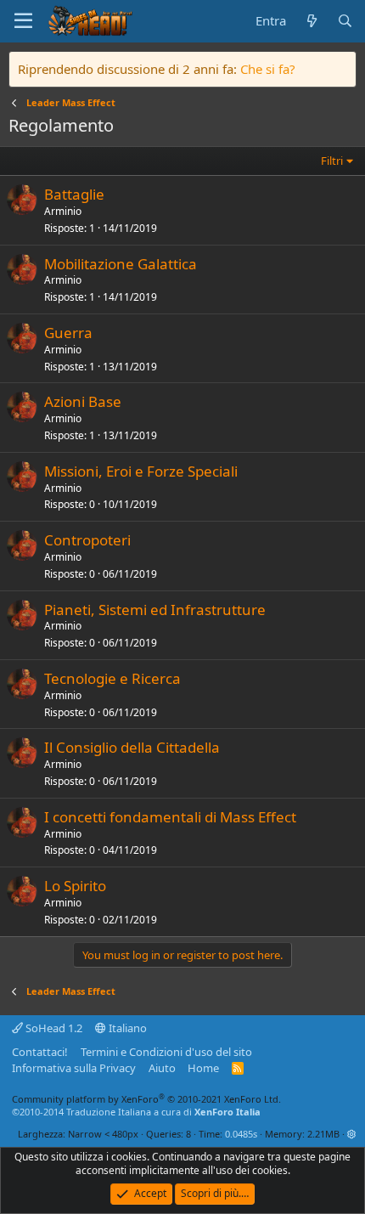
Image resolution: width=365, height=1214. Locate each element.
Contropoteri (87, 540)
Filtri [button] (332, 160)
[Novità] (311, 21)
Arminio (62, 211)
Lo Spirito (75, 885)
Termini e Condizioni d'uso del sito (166, 1051)
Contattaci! (40, 1051)
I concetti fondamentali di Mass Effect (170, 817)
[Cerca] (345, 21)
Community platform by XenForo (146, 1099)
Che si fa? (267, 68)
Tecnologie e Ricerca (112, 678)
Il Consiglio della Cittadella (132, 747)
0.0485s (241, 1133)
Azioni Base (82, 401)
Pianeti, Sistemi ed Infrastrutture (155, 609)
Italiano (126, 1028)
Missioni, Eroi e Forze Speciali (141, 471)
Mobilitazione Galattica (120, 264)
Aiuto (162, 1068)
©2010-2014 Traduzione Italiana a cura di (136, 1111)
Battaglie (74, 194)
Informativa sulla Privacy (74, 1068)
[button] (352, 1133)
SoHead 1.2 (52, 1028)
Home (203, 1068)
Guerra (68, 332)
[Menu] (23, 21)
